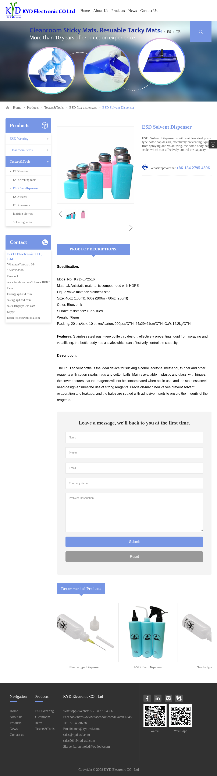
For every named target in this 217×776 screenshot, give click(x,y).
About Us (100, 10)
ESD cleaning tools (24, 179)
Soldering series (22, 222)
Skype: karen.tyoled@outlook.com (86, 746)
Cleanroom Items (21, 150)
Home (85, 10)
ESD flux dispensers (83, 107)
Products (118, 10)
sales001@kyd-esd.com (21, 306)
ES (169, 31)
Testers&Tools (54, 107)
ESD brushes (20, 171)
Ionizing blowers (23, 213)
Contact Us (148, 10)
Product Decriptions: (93, 249)
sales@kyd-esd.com (19, 300)
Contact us (17, 734)
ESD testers (20, 196)
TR (178, 31)
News (132, 10)
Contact (18, 242)
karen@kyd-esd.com (19, 294)
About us (16, 717)
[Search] (201, 32)
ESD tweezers (21, 205)
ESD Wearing (19, 138)
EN (159, 31)
